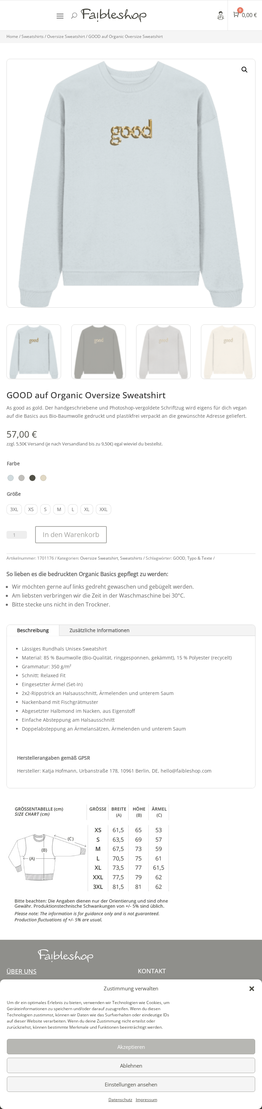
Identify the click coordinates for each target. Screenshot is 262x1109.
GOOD (179, 558)
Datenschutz (120, 1100)
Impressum (146, 1100)
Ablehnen (131, 1065)
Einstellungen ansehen (131, 1084)
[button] (251, 988)
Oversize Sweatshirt (66, 36)
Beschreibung (33, 630)
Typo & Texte (199, 558)
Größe (14, 494)
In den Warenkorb (71, 534)
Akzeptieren (131, 1046)
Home (12, 36)
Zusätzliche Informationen (100, 630)
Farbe (13, 463)
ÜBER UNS (21, 971)
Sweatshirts (32, 36)
